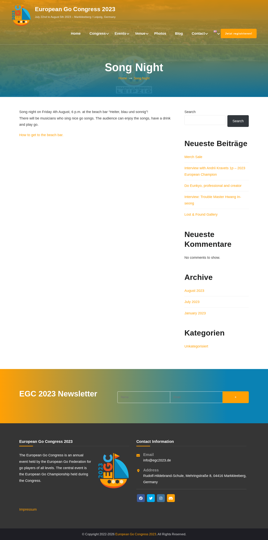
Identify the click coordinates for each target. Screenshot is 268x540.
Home (76, 33)
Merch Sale (193, 157)
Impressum (28, 509)
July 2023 (192, 302)
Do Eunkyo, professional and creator (213, 186)
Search (190, 112)
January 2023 (195, 313)
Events (120, 33)
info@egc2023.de (157, 460)
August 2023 (194, 291)
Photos (160, 33)
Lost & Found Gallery (201, 214)
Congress (97, 33)
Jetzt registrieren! (238, 33)
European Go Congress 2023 (75, 9)
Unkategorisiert (196, 346)
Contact (198, 33)
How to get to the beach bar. (41, 135)
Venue (140, 33)
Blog (179, 33)
